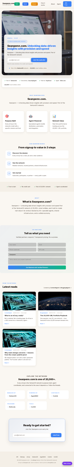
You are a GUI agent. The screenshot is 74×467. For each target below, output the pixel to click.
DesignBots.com (52, 462)
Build (25, 4)
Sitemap (22, 457)
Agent (59, 4)
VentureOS (14, 80)
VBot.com (63, 80)
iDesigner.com (26, 462)
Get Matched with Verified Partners (37, 267)
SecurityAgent (32, 80)
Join (17, 4)
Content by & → (57, 287)
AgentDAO (34, 396)
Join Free (66, 4)
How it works (43, 4)
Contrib (55, 396)
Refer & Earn (67, 463)
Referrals (12, 407)
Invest (34, 4)
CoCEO (33, 407)
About (53, 4)
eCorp (28, 457)
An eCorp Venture (7, 4)
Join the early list (39, 60)
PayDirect (48, 80)
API (17, 457)
